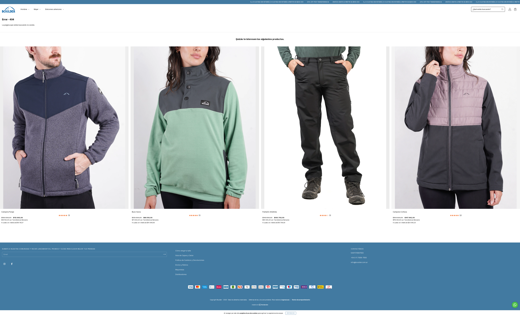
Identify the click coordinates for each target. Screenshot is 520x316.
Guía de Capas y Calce (184, 255)
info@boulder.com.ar (359, 262)
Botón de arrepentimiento (301, 300)
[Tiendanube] (260, 305)
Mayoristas (179, 270)
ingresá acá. (285, 300)
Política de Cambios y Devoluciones (189, 260)
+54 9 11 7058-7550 (359, 258)
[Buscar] (502, 9)
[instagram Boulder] (4, 264)
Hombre (24, 9)
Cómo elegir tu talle (183, 251)
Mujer (36, 9)
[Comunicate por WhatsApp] (515, 305)
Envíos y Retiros (181, 265)
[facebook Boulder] (11, 264)
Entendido (291, 313)
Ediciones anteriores (53, 9)
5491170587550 (357, 253)
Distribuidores (181, 274)
